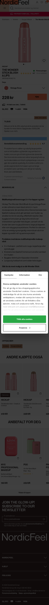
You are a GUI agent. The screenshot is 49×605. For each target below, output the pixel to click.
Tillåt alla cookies (25, 319)
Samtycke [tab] (8, 275)
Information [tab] (24, 275)
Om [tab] (40, 275)
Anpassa (23, 328)
